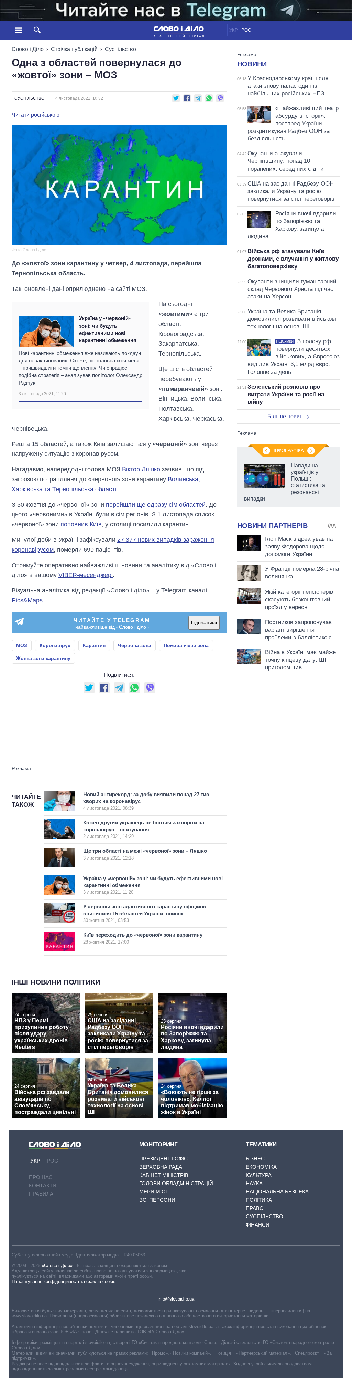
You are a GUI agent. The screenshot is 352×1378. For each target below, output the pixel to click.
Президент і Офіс (163, 1158)
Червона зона (134, 645)
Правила (41, 1194)
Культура (259, 1175)
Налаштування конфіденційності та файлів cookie (64, 1281)
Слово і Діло (28, 49)
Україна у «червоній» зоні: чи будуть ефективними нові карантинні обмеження (107, 329)
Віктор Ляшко (141, 469)
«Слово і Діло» (57, 1265)
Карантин (94, 645)
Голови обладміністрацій (176, 1183)
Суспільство (120, 49)
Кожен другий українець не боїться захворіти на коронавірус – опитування (143, 829)
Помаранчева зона (186, 645)
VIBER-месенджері (85, 574)
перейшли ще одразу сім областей (156, 504)
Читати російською (35, 115)
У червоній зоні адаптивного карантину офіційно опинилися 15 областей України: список (144, 913)
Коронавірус (55, 645)
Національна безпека (277, 1192)
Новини (252, 64)
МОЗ (21, 645)
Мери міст (153, 1192)
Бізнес (255, 1158)
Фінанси (258, 1225)
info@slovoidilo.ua (176, 1299)
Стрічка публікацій (74, 49)
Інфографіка (289, 450)
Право (255, 1208)
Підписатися (204, 622)
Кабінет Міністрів (163, 1175)
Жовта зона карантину (43, 658)
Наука (254, 1183)
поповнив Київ (81, 524)
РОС (246, 30)
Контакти (42, 1185)
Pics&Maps (27, 600)
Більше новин (285, 416)
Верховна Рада (160, 1167)
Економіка (261, 1167)
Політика (259, 1200)
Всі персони (157, 1200)
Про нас (41, 1177)
